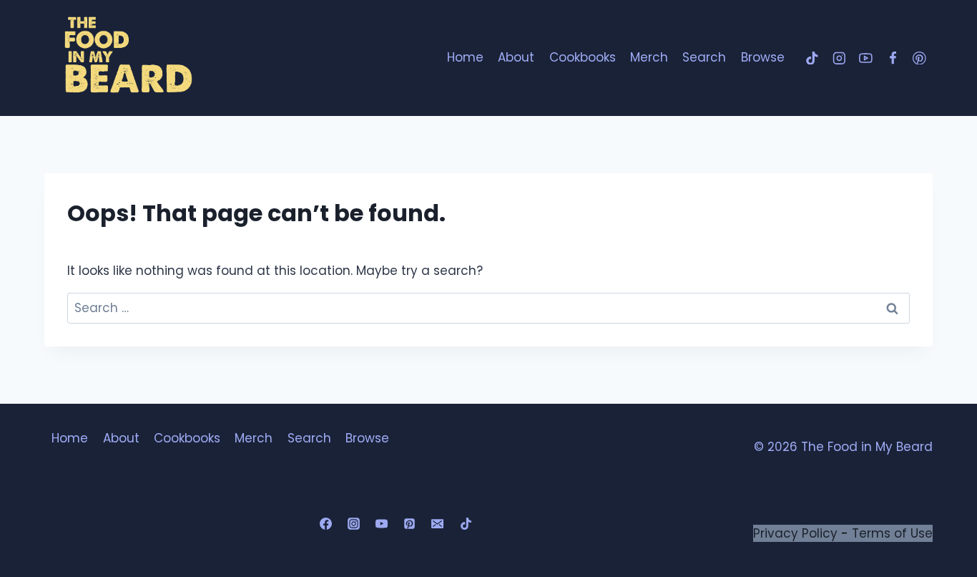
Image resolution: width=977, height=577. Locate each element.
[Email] (438, 524)
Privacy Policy (795, 533)
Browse (763, 57)
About (516, 57)
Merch (649, 57)
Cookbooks (582, 57)
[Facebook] (892, 57)
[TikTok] (812, 57)
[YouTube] (866, 57)
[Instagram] (838, 57)
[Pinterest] (919, 57)
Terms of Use (892, 533)
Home (465, 57)
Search (704, 57)
